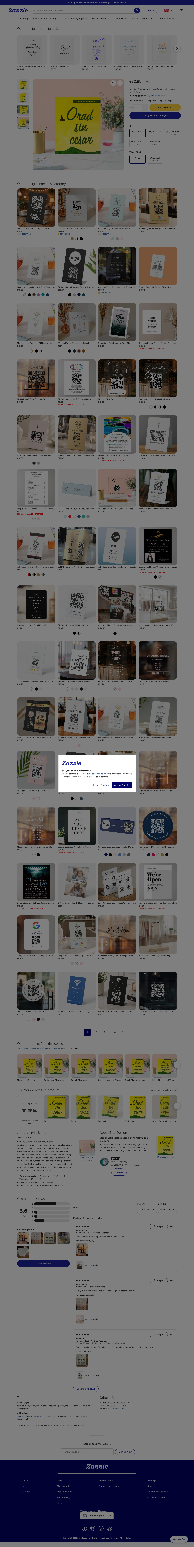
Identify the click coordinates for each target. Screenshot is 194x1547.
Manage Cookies (100, 785)
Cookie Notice (97, 774)
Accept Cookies (122, 785)
